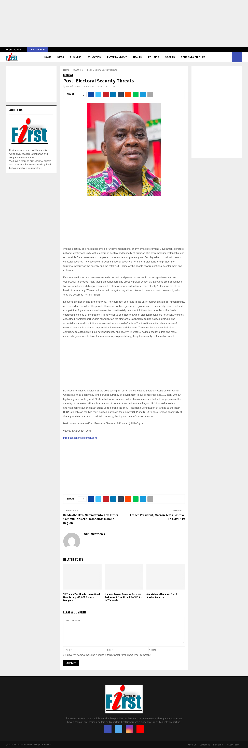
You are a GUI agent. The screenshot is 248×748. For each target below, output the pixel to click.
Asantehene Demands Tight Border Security (161, 595)
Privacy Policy (233, 745)
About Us (192, 745)
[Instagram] (129, 729)
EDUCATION (94, 57)
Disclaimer (218, 745)
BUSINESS (75, 57)
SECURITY (68, 75)
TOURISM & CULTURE (193, 57)
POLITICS (153, 57)
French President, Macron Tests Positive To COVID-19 (157, 517)
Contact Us (205, 745)
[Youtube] (140, 729)
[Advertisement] (101, 23)
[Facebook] (108, 729)
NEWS (60, 57)
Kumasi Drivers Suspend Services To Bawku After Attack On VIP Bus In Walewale (123, 597)
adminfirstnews (73, 86)
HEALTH (137, 57)
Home (47, 57)
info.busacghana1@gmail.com (80, 437)
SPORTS (170, 57)
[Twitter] (118, 729)
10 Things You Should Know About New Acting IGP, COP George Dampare (81, 597)
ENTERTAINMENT (117, 57)
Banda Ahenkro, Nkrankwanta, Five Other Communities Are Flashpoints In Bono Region (90, 519)
